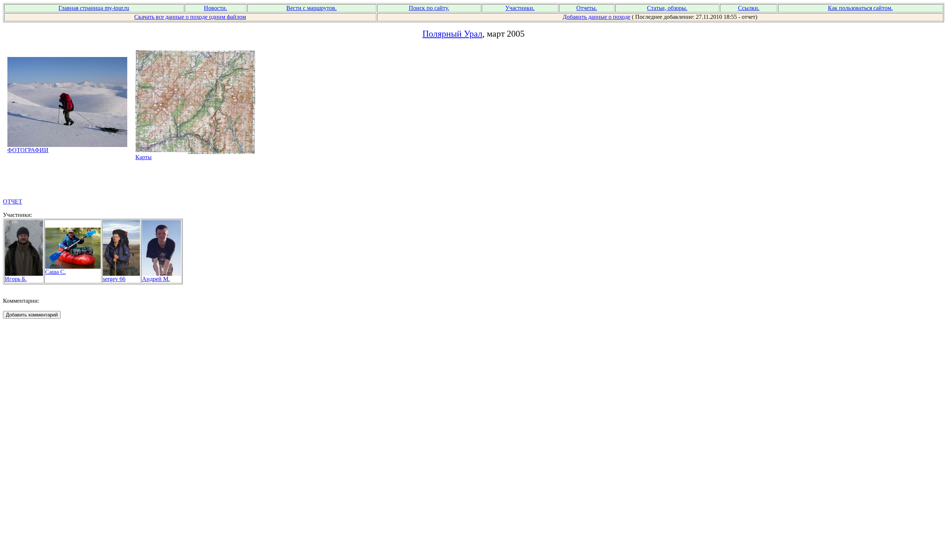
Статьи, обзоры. (667, 8)
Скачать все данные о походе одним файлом (190, 17)
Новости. (215, 8)
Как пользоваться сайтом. (860, 8)
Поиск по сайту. (429, 8)
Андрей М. (156, 279)
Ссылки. (748, 8)
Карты (143, 157)
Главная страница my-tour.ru (93, 8)
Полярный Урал (452, 33)
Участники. (520, 8)
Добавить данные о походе (596, 17)
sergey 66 (114, 279)
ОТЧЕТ (12, 201)
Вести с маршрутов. (311, 8)
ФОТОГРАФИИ (27, 150)
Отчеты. (586, 8)
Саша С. (55, 272)
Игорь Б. (16, 279)
